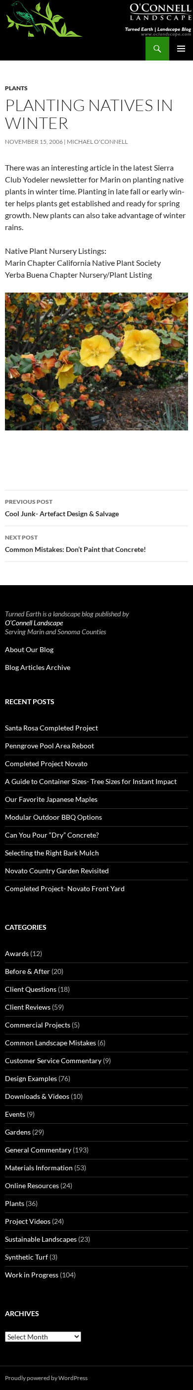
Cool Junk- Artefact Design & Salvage (62, 508)
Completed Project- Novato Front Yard (65, 888)
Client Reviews (27, 1007)
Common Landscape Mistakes (50, 1042)
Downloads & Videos (37, 1096)
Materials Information (39, 1167)
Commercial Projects (37, 1025)
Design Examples (31, 1078)
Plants (16, 88)
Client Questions (30, 989)
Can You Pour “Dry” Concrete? (52, 835)
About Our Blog (29, 649)
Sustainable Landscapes (41, 1239)
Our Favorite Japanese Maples (51, 799)
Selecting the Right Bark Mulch (52, 852)
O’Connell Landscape (34, 622)
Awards (17, 953)
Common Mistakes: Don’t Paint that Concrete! (75, 543)
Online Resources (32, 1185)
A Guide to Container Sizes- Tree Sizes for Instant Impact (91, 781)
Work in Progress (31, 1274)
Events (15, 1114)
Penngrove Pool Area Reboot (49, 745)
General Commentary (38, 1150)
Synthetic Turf (26, 1257)
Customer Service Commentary (53, 1060)
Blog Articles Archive (37, 667)
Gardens (18, 1132)
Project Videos (27, 1221)
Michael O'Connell (97, 141)
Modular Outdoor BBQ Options (53, 817)
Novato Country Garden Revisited (57, 870)
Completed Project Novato (46, 763)
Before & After (27, 971)
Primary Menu (181, 48)
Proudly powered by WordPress (46, 1378)
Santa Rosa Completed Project (51, 728)
